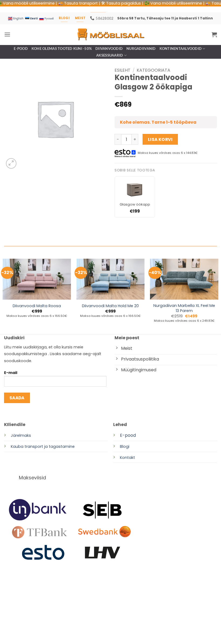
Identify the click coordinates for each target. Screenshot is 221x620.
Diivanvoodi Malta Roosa (37, 306)
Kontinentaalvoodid (181, 48)
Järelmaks (21, 435)
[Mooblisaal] (110, 34)
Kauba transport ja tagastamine (43, 446)
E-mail (10, 372)
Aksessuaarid (109, 55)
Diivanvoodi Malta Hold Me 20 (110, 306)
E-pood (21, 48)
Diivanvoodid (109, 48)
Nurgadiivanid (141, 48)
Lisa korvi (160, 139)
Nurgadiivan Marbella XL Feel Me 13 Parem (184, 308)
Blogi (124, 446)
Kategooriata (153, 70)
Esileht (122, 70)
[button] (7, 34)
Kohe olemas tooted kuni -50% (62, 48)
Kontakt (127, 457)
